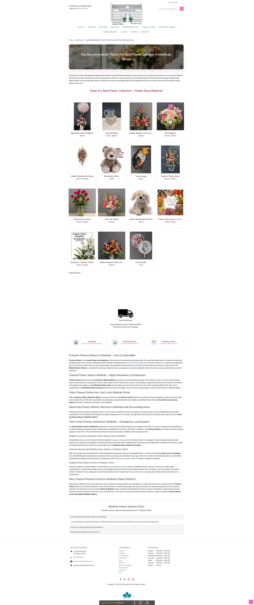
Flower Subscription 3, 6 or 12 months (170, 219)
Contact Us (122, 570)
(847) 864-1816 (82, 8)
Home (71, 40)
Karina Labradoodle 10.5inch (141, 219)
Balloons (115, 27)
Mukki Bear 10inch (111, 176)
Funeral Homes (124, 555)
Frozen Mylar (141, 262)
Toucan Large (141, 176)
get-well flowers (157, 467)
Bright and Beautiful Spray (82, 176)
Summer (134, 32)
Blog (120, 560)
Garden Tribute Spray (170, 176)
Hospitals (122, 553)
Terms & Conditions (125, 565)
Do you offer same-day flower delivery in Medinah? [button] (88, 517)
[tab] (126, 517)
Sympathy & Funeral (167, 27)
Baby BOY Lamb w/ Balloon (82, 133)
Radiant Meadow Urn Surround (141, 133)
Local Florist (79, 40)
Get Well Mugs (111, 133)
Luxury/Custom (148, 27)
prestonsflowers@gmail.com (83, 561)
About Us (122, 563)
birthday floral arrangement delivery (124, 458)
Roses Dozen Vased (82, 219)
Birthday (92, 27)
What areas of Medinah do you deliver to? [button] (85, 532)
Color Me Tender (112, 219)
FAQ (120, 572)
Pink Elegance (170, 133)
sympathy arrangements (120, 440)
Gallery (124, 32)
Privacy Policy (123, 567)
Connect (121, 551)
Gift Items (103, 27)
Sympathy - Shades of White (82, 262)
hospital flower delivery (118, 467)
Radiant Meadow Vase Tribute (112, 262)
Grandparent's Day (130, 27)
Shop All (81, 27)
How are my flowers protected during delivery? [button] (87, 527)
